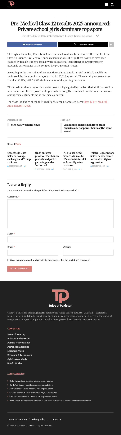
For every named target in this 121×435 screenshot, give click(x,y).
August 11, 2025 (29, 36)
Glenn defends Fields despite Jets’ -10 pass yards (31, 389)
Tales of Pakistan (27, 426)
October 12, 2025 (15, 166)
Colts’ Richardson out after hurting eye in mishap (31, 381)
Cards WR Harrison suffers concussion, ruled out (31, 385)
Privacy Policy (39, 419)
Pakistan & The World (18, 338)
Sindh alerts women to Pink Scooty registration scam (33, 397)
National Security (16, 334)
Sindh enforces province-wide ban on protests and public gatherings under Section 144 (47, 159)
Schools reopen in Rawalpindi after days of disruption (33, 393)
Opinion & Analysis (17, 359)
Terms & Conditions (17, 419)
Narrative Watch (15, 351)
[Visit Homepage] (11, 4)
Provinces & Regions (18, 346)
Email (11, 247)
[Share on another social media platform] (111, 44)
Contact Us (56, 419)
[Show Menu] (106, 4)
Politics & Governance (18, 342)
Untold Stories (14, 363)
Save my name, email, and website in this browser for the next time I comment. (50, 260)
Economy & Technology (52, 36)
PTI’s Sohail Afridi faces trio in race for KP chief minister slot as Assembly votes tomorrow (74, 159)
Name (11, 233)
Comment (13, 196)
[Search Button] (112, 4)
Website (67, 247)
